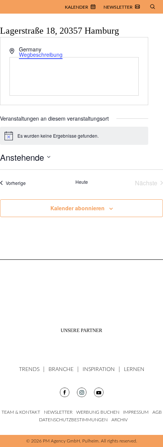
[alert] (74, 136)
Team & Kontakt (21, 412)
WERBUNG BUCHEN (97, 412)
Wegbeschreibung (41, 54)
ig (64, 392)
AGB (157, 412)
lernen (134, 369)
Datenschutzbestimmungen (73, 420)
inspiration (99, 369)
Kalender (76, 7)
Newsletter (118, 7)
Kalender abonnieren (77, 208)
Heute (81, 182)
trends (29, 369)
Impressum (136, 412)
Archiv (119, 420)
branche (61, 369)
